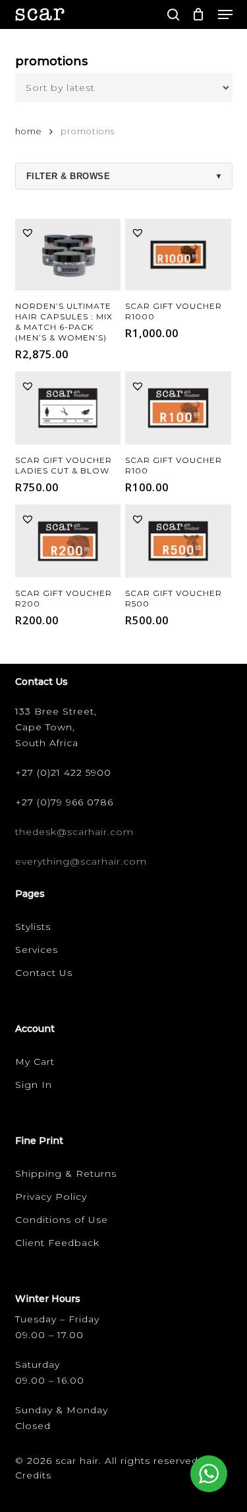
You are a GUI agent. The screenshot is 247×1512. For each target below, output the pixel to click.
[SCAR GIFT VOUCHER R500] (178, 541)
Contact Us (43, 973)
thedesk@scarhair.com (74, 832)
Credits (33, 1475)
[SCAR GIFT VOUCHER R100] (178, 408)
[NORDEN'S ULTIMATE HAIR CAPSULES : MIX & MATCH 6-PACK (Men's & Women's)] (68, 255)
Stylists (33, 926)
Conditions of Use (61, 1220)
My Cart (35, 1061)
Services (36, 950)
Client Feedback (57, 1243)
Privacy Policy (51, 1196)
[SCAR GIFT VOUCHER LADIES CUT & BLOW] (68, 408)
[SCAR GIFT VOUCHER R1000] (178, 255)
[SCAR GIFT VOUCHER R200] (68, 541)
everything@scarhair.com (81, 861)
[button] (225, 14)
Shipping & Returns (66, 1173)
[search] (173, 14)
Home (28, 131)
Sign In (33, 1085)
